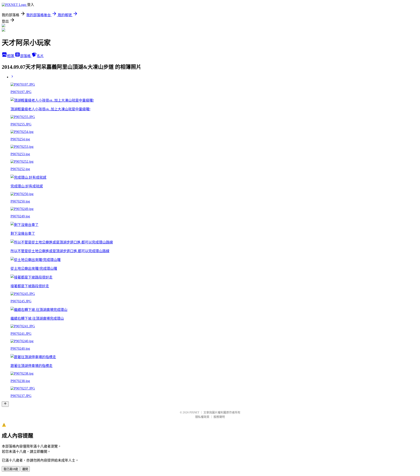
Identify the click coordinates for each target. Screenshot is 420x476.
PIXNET (194, 412)
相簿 (11, 56)
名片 (40, 56)
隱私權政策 (202, 416)
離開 (25, 469)
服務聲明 (219, 416)
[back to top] (5, 404)
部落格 (26, 56)
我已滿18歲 (11, 469)
